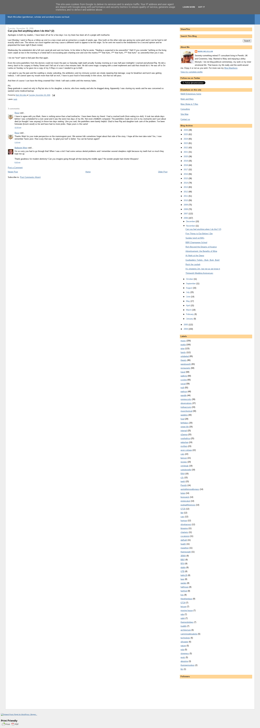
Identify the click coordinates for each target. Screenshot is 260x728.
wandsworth (186, 364)
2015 (186, 178)
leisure (183, 606)
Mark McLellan (205, 51)
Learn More (189, 7)
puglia (183, 344)
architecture (186, 630)
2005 (186, 324)
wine (182, 348)
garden (183, 583)
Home (88, 172)
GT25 (183, 509)
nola (182, 649)
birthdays (185, 423)
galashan (184, 442)
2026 (186, 130)
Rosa (17, 113)
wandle (184, 395)
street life (185, 427)
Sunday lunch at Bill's (195, 238)
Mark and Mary (187, 99)
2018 (186, 165)
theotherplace (186, 599)
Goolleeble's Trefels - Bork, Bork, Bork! (203, 260)
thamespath (186, 552)
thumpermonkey (188, 665)
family (183, 352)
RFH (182, 563)
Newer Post (13, 172)
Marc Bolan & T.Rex (189, 104)
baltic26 (184, 575)
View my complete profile (192, 72)
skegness (185, 653)
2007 (186, 213)
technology (185, 638)
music (183, 341)
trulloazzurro (186, 407)
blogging (184, 528)
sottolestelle (186, 470)
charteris (184, 532)
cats (182, 454)
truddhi (183, 626)
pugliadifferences (188, 505)
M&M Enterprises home (191, 94)
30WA (183, 556)
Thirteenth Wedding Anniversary (199, 273)
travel (183, 372)
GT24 (183, 603)
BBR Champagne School (196, 242)
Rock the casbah (193, 264)
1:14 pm (17, 142)
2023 (186, 143)
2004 (186, 329)
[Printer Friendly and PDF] (10, 726)
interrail (184, 430)
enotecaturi (185, 501)
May (188, 301)
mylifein (184, 446)
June (188, 297)
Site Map (184, 114)
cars (182, 517)
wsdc (183, 657)
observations (186, 403)
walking (184, 376)
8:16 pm (17, 162)
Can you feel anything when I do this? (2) (203, 229)
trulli (182, 387)
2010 (186, 200)
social (183, 384)
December (191, 221)
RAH (183, 474)
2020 (186, 156)
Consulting (185, 109)
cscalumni (185, 536)
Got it (201, 7)
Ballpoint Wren (21, 148)
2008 (186, 209)
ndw (182, 614)
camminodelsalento (189, 634)
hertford (184, 591)
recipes (184, 462)
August (189, 288)
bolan (183, 493)
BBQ (183, 560)
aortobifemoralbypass (190, 489)
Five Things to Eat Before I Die (199, 233)
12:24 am (18, 127)
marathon (185, 548)
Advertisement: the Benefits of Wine (201, 251)
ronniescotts (186, 399)
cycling (184, 380)
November (191, 226)
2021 (186, 152)
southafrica (185, 438)
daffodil (184, 540)
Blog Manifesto (230, 68)
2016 (186, 174)
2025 (186, 134)
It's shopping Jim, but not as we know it (203, 269)
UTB (182, 571)
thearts (184, 360)
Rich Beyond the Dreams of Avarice (201, 247)
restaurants (185, 368)
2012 (186, 192)
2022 (186, 147)
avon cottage (186, 450)
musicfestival (186, 411)
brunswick (185, 497)
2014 (186, 183)
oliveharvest (186, 524)
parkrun (184, 391)
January (190, 319)
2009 (186, 205)
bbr (182, 513)
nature (183, 646)
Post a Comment (15, 167)
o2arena (184, 434)
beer (182, 579)
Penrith (184, 485)
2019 (186, 161)
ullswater (184, 642)
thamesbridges (187, 622)
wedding (184, 415)
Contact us (185, 119)
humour (184, 520)
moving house (187, 610)
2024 (186, 139)
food (182, 419)
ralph (183, 618)
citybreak (185, 466)
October (190, 279)
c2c (182, 477)
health (183, 544)
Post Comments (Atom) (30, 177)
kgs (182, 595)
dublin (183, 567)
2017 (186, 169)
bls (182, 669)
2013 (186, 187)
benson (184, 458)
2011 (186, 196)
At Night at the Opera (195, 255)
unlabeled (185, 356)
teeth (15, 99)
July (188, 292)
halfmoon (185, 587)
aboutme (184, 661)
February (190, 314)
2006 (186, 218)
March (189, 310)
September (191, 283)
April (188, 305)
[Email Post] (53, 95)
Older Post (162, 172)
